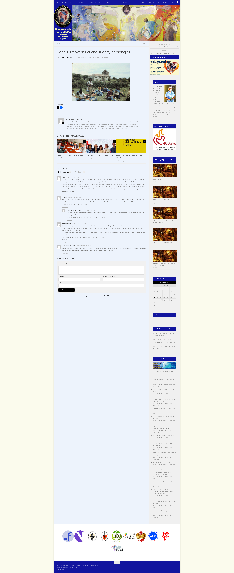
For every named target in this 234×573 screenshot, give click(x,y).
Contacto (125, 2)
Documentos (94, 2)
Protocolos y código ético (150, 2)
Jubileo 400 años (168, 2)
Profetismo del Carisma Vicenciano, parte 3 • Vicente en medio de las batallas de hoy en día (163, 491)
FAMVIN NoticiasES (162, 384)
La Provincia (82, 2)
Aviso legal (135, 2)
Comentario (62, 264)
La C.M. (72, 2)
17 (154, 297)
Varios (59, 44)
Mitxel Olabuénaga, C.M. (68, 57)
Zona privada (61, 569)
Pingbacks (80, 172)
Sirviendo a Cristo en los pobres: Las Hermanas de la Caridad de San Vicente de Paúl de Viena (164, 472)
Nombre (61, 276)
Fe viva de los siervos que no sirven (164, 435)
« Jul (154, 305)
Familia (63, 2)
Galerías (105, 2)
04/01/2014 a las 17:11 (74, 177)
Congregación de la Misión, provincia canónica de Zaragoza (80, 565)
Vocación (115, 2)
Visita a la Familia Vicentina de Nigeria (164, 482)
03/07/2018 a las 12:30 (89, 210)
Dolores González (160, 333)
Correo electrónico (109, 276)
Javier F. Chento (75, 567)
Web (59, 282)
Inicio (57, 2)
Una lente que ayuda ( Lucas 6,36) (163, 462)
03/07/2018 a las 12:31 (84, 245)
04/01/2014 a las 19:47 (74, 197)
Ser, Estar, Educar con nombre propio (99, 155)
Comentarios (65, 172)
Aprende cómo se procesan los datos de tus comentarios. (104, 296)
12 (161, 294)
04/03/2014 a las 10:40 (80, 223)
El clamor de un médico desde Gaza (164, 409)
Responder (65, 193)
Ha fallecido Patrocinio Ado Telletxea (164, 342)
